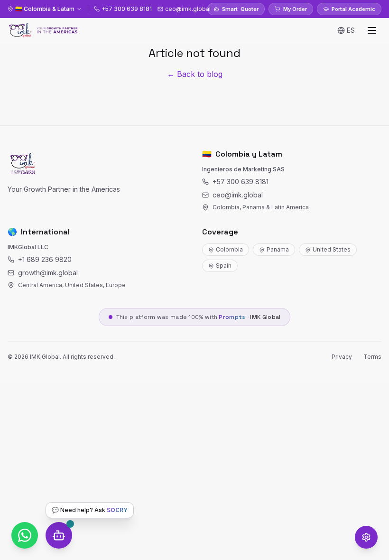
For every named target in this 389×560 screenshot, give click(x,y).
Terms (372, 356)
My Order (295, 9)
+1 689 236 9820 (45, 259)
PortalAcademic (353, 9)
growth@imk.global (48, 273)
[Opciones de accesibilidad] (366, 537)
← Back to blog (194, 74)
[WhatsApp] (24, 535)
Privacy (342, 356)
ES (351, 30)
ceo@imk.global (238, 195)
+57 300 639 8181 (241, 181)
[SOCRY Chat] (59, 535)
